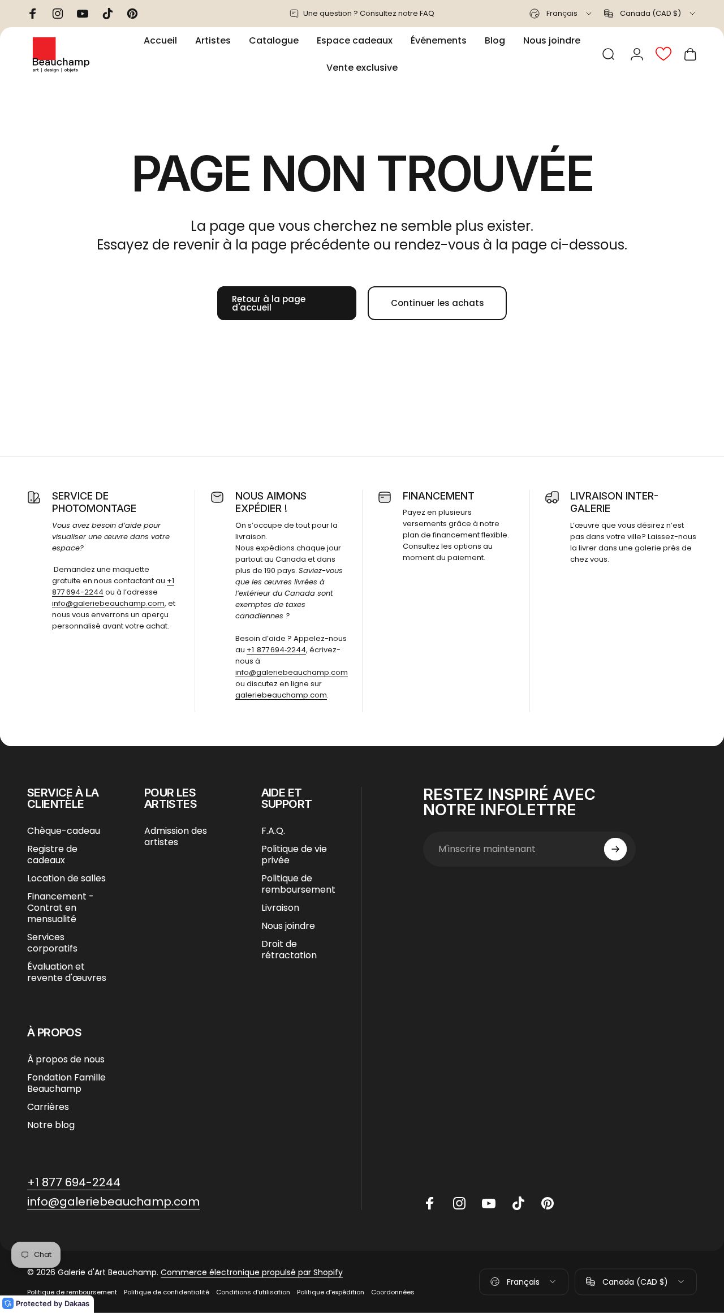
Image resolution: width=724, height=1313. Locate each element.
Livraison (280, 908)
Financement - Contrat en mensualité (60, 908)
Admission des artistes (175, 836)
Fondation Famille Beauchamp (66, 1083)
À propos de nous (66, 1059)
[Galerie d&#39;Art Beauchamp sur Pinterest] (547, 1203)
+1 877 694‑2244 (276, 649)
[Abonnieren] (615, 849)
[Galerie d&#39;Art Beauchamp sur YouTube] (488, 1203)
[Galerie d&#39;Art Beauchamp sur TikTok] (518, 1203)
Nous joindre (288, 926)
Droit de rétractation (289, 950)
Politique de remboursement (298, 884)
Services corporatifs (52, 943)
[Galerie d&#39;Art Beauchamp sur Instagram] (459, 1203)
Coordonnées (393, 1292)
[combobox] (561, 13)
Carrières (48, 1107)
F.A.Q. (273, 831)
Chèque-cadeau (63, 831)
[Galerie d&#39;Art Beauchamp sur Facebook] (430, 1203)
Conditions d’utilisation (253, 1292)
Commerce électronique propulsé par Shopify (252, 1272)
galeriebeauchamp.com (281, 695)
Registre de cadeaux (52, 854)
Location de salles (66, 878)
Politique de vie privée (294, 854)
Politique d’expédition (330, 1292)
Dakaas (76, 1303)
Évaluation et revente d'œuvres (66, 972)
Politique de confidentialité (166, 1292)
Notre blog (51, 1125)
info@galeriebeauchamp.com (108, 603)
